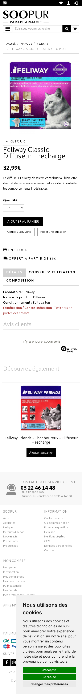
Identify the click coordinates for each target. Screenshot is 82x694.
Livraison (49, 533)
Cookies (49, 551)
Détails (14, 272)
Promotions (10, 542)
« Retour (15, 141)
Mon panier (10, 568)
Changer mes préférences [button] (49, 684)
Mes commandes (13, 577)
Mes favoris (10, 591)
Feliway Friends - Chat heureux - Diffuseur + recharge (41, 440)
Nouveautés (10, 537)
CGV (47, 542)
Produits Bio (10, 546)
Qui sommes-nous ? (56, 523)
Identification (11, 573)
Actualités (9, 523)
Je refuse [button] (49, 677)
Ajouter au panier (23, 222)
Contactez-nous (53, 519)
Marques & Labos (13, 533)
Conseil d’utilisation (52, 272)
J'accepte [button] (49, 670)
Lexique (8, 528)
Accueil (11, 44)
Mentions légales (54, 537)
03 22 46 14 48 (38, 488)
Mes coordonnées (14, 582)
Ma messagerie (12, 586)
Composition (20, 280)
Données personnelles (58, 546)
